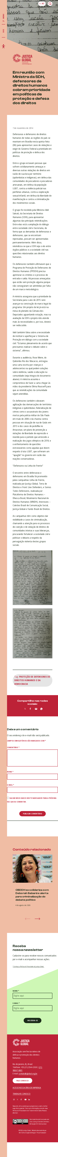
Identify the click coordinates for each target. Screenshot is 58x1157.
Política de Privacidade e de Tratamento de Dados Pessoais (30, 1111)
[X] (17, 1099)
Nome (10, 772)
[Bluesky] (33, 1099)
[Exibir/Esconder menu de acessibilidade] (3, 46)
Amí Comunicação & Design (27, 1133)
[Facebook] (21, 1099)
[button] (37, 919)
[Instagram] (14, 1099)
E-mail (10, 785)
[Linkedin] (29, 1099)
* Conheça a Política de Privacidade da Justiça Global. (28, 966)
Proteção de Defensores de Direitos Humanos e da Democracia (32, 680)
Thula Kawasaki (41, 1133)
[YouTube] (25, 1099)
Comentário (13, 747)
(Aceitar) (15, 1113)
